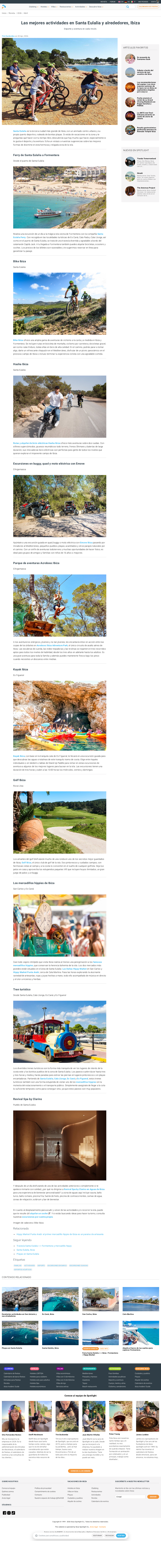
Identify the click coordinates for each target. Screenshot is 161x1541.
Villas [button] (53, 7)
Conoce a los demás (80, 1471)
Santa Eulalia (19, 131)
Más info (104, 1349)
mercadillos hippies (86, 1082)
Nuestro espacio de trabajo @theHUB (49, 1498)
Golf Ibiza (26, 862)
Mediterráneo (87, 1373)
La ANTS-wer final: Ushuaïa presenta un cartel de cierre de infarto (146, 115)
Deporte (41, 1266)
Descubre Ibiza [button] (95, 7)
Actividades (29, 1266)
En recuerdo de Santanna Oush (143, 58)
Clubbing (94, 1488)
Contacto (38, 1495)
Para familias (114, 1373)
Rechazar (110, 1535)
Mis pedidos (143, 2)
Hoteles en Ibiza (74, 1488)
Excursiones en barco (57, 1266)
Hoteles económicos (38, 1386)
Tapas (84, 1383)
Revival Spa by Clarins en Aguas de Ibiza (84, 1189)
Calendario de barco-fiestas (14, 1377)
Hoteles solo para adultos (40, 1380)
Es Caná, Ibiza (48, 1314)
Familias (17, 1266)
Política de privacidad (43, 1488)
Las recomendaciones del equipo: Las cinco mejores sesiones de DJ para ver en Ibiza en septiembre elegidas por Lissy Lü (147, 87)
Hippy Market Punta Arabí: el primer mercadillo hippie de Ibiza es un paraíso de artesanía (60, 1234)
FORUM (112, 2)
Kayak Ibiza (19, 756)
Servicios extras (62, 1386)
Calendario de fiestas (12, 1373)
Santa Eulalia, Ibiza (26, 1250)
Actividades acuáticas (117, 1377)
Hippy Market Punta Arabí (26, 972)
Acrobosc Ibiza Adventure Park (52, 645)
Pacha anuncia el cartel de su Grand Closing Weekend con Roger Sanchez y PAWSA (146, 102)
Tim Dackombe (8, 36)
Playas (137, 1377)
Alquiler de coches (142, 1380)
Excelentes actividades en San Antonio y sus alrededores (19, 1315)
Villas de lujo (61, 1383)
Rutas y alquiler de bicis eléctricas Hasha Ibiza (36, 443)
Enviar (153, 1497)
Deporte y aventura (116, 1380)
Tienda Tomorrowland (146, 159)
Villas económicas (63, 1373)
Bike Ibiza (18, 340)
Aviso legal (6, 1498)
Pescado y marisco (89, 1377)
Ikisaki (140, 173)
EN (122, 2)
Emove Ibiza (86, 542)
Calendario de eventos (143, 1383)
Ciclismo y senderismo (117, 1386)
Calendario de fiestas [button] (148, 6)
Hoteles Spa (34, 1383)
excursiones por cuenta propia (37, 1217)
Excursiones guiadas (79, 1266)
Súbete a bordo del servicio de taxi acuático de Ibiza (145, 72)
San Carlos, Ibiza (89, 1314)
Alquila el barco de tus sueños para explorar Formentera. (138, 1349)
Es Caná (71, 1078)
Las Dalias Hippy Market (74, 969)
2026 (19, 13)
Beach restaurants (89, 1386)
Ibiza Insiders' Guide (11, 1386)
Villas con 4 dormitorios (65, 1380)
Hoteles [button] (44, 7)
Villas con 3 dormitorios (65, 1377)
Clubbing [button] (32, 7)
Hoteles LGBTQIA (36, 1373)
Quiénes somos (8, 1491)
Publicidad (6, 1495)
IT (134, 2)
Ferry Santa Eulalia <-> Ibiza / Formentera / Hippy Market (100, 1354)
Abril (26, 13)
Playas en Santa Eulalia (28, 1254)
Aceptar (121, 1535)
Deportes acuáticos (23, 1270)
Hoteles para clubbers (38, 1377)
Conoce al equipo (8, 1488)
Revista (104, 2)
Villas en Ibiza (73, 1491)
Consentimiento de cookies (45, 1491)
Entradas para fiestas (12, 1380)
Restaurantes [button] (65, 7)
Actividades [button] (80, 7)
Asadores (86, 1380)
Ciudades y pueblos (142, 1373)
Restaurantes (96, 1491)
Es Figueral (82, 1078)
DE (129, 2)
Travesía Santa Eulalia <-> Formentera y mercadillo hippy (44, 1246)
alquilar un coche (39, 1213)
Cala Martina (128, 1314)
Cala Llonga (60, 1078)
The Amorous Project (146, 188)
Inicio (4, 13)
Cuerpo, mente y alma (117, 1383)
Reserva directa (91, 1349)
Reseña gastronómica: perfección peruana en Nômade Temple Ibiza (146, 129)
